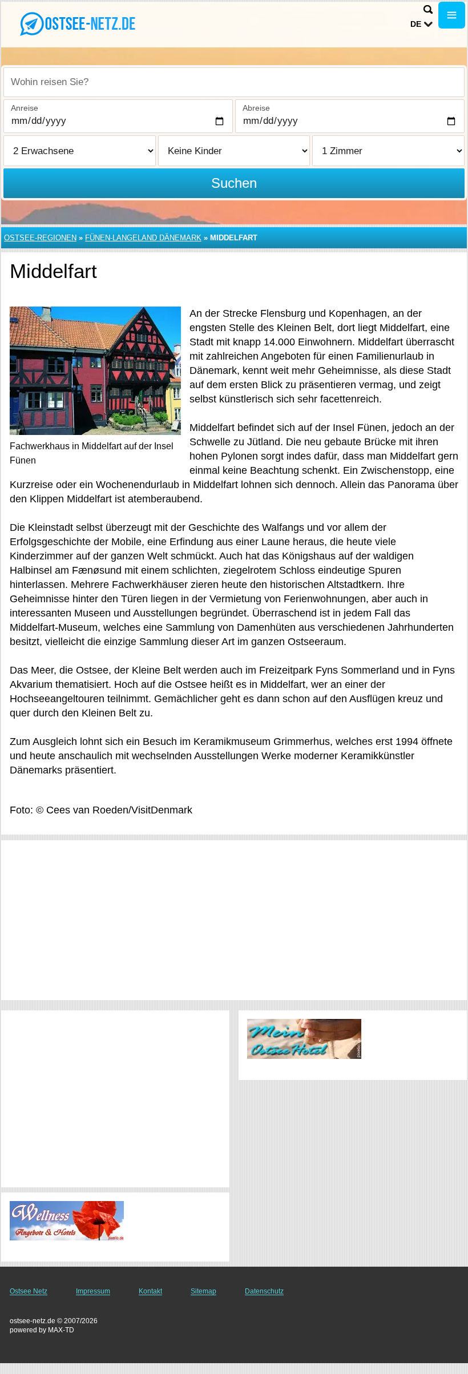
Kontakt (150, 1291)
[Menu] (451, 15)
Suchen (234, 183)
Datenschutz (264, 1291)
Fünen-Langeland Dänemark (143, 237)
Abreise (256, 107)
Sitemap (203, 1291)
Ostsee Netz (28, 1291)
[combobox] (234, 82)
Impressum (93, 1291)
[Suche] (428, 9)
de (415, 24)
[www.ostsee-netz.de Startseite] (80, 23)
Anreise (24, 107)
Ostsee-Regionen (40, 237)
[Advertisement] (234, 920)
